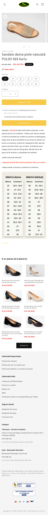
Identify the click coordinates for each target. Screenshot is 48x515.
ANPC (4, 393)
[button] (4, 4)
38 (21, 79)
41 (5, 84)
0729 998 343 (7, 439)
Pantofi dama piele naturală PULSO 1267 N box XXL (11, 281)
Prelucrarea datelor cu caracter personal (17, 369)
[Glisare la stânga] (18, 46)
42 (13, 84)
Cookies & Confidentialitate (12, 381)
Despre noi (6, 389)
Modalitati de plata (9, 413)
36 (5, 79)
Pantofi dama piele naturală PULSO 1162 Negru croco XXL (11, 307)
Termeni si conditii (9, 385)
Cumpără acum (24, 123)
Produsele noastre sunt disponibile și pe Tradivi (20, 397)
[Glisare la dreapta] (29, 46)
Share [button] (6, 243)
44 (28, 84)
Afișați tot (24, 345)
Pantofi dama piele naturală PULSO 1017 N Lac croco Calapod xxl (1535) (12, 333)
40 (36, 79)
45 (36, 84)
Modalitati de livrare (9, 409)
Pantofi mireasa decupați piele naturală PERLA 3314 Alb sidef (34, 281)
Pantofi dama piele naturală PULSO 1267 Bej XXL (33, 307)
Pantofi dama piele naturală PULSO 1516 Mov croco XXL (33, 333)
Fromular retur (7, 417)
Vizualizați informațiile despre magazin (18, 116)
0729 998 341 (6, 457)
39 (28, 79)
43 (20, 84)
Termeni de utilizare (9, 361)
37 (13, 79)
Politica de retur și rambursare (13, 365)
